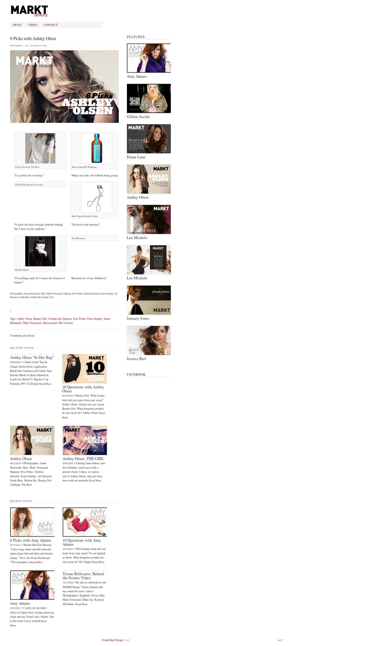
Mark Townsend (32, 323)
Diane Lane (136, 157)
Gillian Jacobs (138, 116)
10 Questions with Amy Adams (82, 542)
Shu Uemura (66, 323)
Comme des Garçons (60, 318)
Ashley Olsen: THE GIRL (83, 458)
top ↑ (280, 639)
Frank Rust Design (112, 640)
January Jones (138, 318)
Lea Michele (137, 237)
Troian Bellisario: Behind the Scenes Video (83, 575)
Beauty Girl (40, 45)
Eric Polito (79, 318)
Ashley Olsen (24, 318)
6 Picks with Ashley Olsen (33, 38)
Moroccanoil (50, 323)
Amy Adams (20, 603)
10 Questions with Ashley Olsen (83, 389)
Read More (45, 384)
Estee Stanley (94, 318)
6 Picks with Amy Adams (30, 540)
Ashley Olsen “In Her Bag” (32, 357)
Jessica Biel (136, 358)
